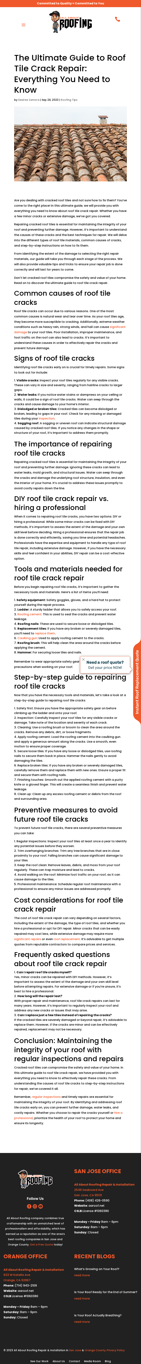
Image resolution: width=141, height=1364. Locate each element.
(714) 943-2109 (26, 1285)
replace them (45, 633)
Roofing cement (29, 614)
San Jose (75, 1350)
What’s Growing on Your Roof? (96, 1269)
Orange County (95, 1350)
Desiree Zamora (28, 100)
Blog (108, 1361)
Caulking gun (27, 638)
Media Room (92, 1361)
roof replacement (67, 939)
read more (82, 1275)
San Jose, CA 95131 (88, 1195)
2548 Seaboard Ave (89, 1190)
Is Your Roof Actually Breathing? (98, 1315)
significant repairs (27, 939)
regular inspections (46, 1097)
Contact (74, 1361)
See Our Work (39, 1361)
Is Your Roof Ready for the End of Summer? (105, 1292)
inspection (47, 418)
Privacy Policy (116, 1350)
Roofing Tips (69, 100)
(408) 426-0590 (97, 1200)
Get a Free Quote (41, 1244)
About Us (59, 1361)
